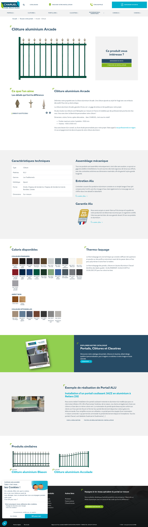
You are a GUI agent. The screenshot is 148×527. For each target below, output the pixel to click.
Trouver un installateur (117, 65)
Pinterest (68, 499)
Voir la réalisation (73, 420)
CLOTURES (31, 13)
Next (50, 113)
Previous (47, 113)
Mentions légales (17, 524)
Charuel (137, 13)
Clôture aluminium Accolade (73, 472)
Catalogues (34, 4)
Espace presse (69, 501)
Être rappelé (98, 4)
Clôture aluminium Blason (29, 472)
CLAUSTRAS (73, 13)
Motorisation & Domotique (94, 13)
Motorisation (49, 507)
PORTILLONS (52, 13)
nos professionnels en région (125, 128)
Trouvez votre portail (26, 19)
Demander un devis (131, 4)
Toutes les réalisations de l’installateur (99, 420)
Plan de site (26, 524)
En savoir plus (81, 195)
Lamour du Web (132, 524)
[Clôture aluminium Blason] (31, 459)
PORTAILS (10, 13)
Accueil (14, 19)
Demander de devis (116, 61)
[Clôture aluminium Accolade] (74, 459)
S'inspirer (85, 361)
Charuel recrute (70, 503)
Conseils (116, 13)
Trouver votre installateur (62, 4)
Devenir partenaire (93, 506)
